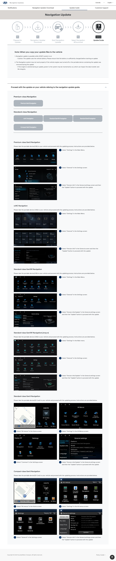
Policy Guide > (100, 555)
